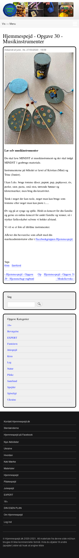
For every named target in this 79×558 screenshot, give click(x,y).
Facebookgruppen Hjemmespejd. (54, 239)
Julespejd (9, 488)
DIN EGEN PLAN (13, 507)
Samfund (16, 265)
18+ (6, 501)
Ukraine (8, 448)
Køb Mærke (10, 461)
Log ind (8, 521)
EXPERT (8, 494)
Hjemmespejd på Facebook (18, 434)
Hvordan (8, 455)
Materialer (9, 468)
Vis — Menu (9, 23)
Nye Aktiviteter (11, 441)
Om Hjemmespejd (13, 514)
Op (39, 274)
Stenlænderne (11, 427)
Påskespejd (10, 481)
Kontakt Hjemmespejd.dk (17, 421)
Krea (6, 265)
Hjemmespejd (11, 475)
